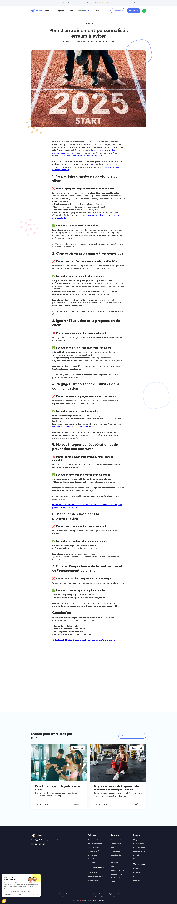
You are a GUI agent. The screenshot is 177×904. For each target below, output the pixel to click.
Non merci (8, 894)
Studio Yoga (92, 855)
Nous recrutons (139, 847)
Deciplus (136, 873)
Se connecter (118, 11)
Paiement (114, 863)
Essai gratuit (133, 11)
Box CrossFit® (93, 851)
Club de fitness (94, 847)
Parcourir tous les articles (132, 736)
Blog (135, 840)
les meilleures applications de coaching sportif (83, 155)
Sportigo (136, 880)
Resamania (137, 869)
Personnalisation (84, 11)
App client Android (118, 870)
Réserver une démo (140, 3)
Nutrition (114, 847)
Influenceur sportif (95, 844)
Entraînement (116, 844)
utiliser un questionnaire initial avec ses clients (72, 426)
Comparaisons (138, 859)
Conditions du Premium (80, 894)
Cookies (118, 894)
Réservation (115, 851)
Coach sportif (93, 840)
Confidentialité (95, 894)
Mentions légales (107, 894)
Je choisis (21, 894)
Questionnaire (116, 855)
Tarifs (96, 11)
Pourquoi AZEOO (139, 851)
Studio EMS (92, 863)
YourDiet (114, 866)
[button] (49, 11)
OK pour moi (34, 894)
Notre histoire (138, 844)
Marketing (114, 859)
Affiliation (137, 855)
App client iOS (116, 874)
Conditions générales (63, 894)
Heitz (135, 876)
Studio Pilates (93, 859)
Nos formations (116, 878)
